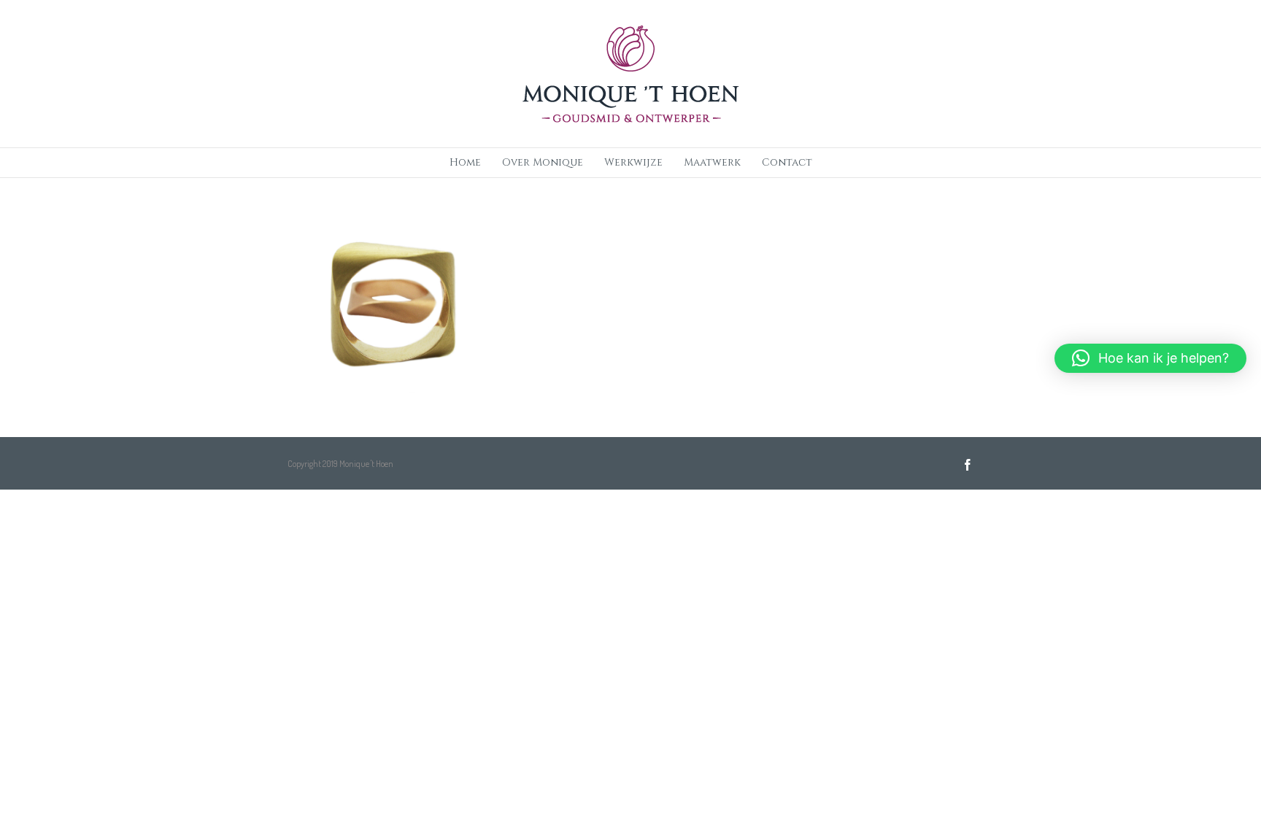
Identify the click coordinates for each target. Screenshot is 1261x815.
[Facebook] (967, 465)
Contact (787, 162)
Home (465, 162)
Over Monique (542, 162)
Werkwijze (633, 162)
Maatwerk (712, 162)
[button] (1150, 358)
